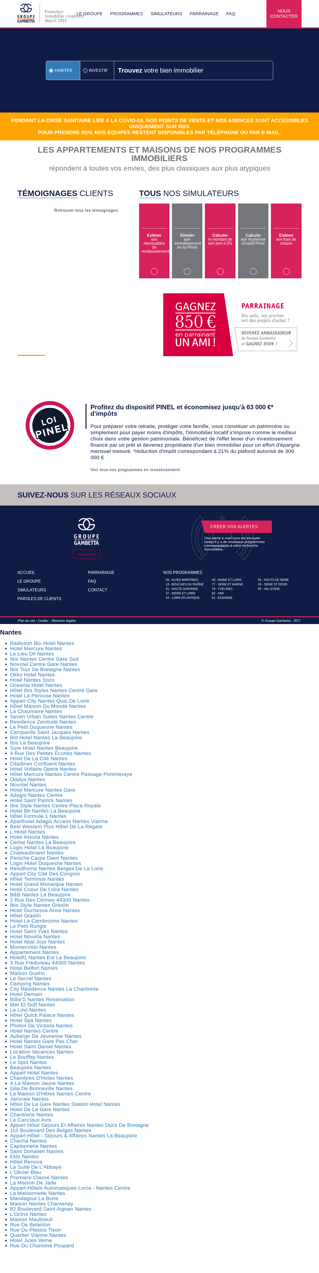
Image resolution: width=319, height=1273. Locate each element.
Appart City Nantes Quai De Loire (49, 701)
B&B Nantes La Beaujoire (40, 894)
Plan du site (26, 621)
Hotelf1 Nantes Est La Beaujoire (48, 957)
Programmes (126, 13)
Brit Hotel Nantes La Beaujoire (46, 737)
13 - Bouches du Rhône (185, 584)
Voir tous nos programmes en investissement (135, 470)
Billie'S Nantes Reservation (42, 999)
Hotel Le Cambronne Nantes (44, 921)
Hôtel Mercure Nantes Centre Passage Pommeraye (71, 774)
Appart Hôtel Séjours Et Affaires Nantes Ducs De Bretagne (79, 1125)
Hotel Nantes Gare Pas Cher (44, 1041)
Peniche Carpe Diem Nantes (44, 858)
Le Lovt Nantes (28, 1010)
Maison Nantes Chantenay (41, 1203)
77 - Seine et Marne (227, 584)
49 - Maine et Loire (226, 580)
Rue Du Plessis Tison (35, 1230)
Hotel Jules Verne (31, 1240)
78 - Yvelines (222, 589)
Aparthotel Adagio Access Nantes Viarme (59, 821)
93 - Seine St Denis (272, 584)
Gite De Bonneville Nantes (41, 1088)
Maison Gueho (27, 973)
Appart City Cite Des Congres (45, 873)
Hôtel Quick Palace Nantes (42, 1015)
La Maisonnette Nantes (37, 1193)
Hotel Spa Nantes (31, 1020)
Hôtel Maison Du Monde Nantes (48, 706)
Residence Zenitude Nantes (43, 722)
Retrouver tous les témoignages (86, 210)
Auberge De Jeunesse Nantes (45, 1036)
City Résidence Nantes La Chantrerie (54, 989)
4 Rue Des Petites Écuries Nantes (50, 753)
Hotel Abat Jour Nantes (37, 942)
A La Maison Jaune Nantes (42, 1083)
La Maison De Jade (33, 1182)
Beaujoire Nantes (30, 1067)
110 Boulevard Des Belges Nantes (50, 1130)
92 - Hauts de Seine (273, 580)
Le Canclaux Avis (30, 1120)
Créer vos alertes (234, 527)
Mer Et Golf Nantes (32, 1004)
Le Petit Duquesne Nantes (41, 727)
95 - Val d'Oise (269, 589)
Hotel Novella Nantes (35, 936)
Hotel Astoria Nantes (34, 837)
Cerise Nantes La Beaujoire (43, 842)
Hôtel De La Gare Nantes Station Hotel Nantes (65, 1104)
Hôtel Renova (26, 1162)
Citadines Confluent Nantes (42, 763)
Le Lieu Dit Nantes (32, 653)
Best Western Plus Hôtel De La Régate (56, 826)
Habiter (64, 70)
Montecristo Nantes (33, 947)
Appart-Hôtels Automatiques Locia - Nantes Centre (70, 1188)
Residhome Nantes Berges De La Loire (56, 868)
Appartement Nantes (34, 952)
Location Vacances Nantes (42, 1052)
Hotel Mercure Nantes (36, 648)
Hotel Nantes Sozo (32, 680)
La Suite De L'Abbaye (36, 1167)
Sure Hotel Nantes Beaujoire (44, 748)
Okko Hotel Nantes (32, 674)
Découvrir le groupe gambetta (79, 365)
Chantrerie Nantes (31, 1114)
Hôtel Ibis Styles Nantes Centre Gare (54, 690)
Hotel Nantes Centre (34, 1031)
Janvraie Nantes (29, 1099)
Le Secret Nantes (30, 978)
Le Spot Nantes (28, 1062)
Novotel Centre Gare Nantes (43, 664)
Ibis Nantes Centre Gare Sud (44, 659)
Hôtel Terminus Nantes (37, 879)
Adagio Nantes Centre (36, 795)
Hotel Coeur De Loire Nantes (44, 889)
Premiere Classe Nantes (39, 1177)
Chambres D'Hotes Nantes (41, 1078)
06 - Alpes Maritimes (182, 580)
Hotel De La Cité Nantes (39, 758)
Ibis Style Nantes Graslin (39, 905)
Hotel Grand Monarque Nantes (46, 884)
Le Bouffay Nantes (32, 1057)
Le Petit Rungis (28, 926)
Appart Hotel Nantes (34, 1072)
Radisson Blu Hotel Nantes (42, 643)
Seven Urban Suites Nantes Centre (51, 716)
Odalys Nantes (27, 779)
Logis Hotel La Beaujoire (39, 847)
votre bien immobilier (160, 70)
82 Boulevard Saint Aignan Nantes (51, 1209)
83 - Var (218, 593)
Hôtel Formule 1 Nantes (38, 816)
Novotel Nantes (28, 784)
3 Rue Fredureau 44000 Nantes (47, 962)
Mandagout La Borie (34, 1198)
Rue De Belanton (30, 1224)
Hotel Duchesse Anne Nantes (45, 910)
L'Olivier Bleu (25, 1172)
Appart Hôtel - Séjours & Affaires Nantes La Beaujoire (73, 1135)
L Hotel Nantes (27, 832)
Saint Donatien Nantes (37, 1151)
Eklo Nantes (24, 1156)
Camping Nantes (30, 983)
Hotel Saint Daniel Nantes (40, 1046)
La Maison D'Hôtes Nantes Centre (50, 1093)
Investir (98, 70)
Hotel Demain (26, 994)
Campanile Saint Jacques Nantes (49, 732)
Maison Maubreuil (31, 1219)
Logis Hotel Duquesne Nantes (45, 863)
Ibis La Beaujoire (30, 742)
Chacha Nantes (28, 1141)
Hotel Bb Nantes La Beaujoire (45, 811)
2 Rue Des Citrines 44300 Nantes (50, 900)
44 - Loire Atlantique (183, 598)
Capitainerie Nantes (33, 1146)
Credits (43, 621)
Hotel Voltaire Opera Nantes (43, 769)
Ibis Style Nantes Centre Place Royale (55, 805)
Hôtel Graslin (25, 915)
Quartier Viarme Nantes (38, 1235)
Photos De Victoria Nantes (41, 1025)
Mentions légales (64, 621)
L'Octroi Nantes (28, 1214)
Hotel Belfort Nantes (34, 968)
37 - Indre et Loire (180, 593)
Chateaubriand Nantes (37, 852)
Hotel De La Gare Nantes (40, 1109)
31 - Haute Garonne (182, 589)
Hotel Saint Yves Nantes (39, 931)
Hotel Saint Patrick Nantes (41, 800)
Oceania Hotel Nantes (36, 685)
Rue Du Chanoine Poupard (42, 1245)
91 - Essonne (222, 598)
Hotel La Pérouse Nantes (40, 695)
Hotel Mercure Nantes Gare (42, 790)
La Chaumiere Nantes (36, 711)
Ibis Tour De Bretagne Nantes (45, 669)
